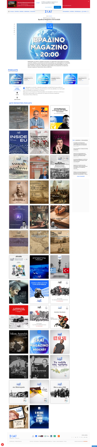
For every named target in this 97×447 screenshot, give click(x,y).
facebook (14, 24)
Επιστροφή (94, 443)
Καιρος (85, 11)
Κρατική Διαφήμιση (60, 441)
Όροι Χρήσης (36, 441)
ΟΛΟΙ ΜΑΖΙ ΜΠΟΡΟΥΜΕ (46, 436)
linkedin (75, 437)
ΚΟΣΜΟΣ (21, 11)
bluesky (81, 437)
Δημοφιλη (78, 140)
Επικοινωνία (17, 438)
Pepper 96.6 (51, 436)
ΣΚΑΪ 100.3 (36, 436)
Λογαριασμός (88, 11)
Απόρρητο (94, 446)
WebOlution (85, 441)
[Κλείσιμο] (88, 1)
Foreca (65, 441)
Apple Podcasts (17, 99)
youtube (85, 437)
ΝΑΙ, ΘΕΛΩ (57, 7)
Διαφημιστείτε (11, 438)
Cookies (54, 441)
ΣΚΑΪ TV (33, 436)
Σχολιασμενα (84, 140)
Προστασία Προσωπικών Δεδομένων (46, 441)
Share (14, 34)
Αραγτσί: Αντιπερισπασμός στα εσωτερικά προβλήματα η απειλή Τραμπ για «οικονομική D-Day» (79, 154)
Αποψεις (72, 11)
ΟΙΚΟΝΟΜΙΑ (26, 11)
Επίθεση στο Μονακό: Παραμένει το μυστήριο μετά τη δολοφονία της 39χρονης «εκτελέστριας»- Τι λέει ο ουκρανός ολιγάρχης (80, 174)
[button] (89, 79)
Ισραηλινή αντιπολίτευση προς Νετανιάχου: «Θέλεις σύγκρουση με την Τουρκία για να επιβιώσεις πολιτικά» (80, 167)
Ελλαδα (19, 4)
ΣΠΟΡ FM (41, 436)
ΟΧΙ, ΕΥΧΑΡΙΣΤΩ (48, 7)
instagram (77, 437)
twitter (14, 26)
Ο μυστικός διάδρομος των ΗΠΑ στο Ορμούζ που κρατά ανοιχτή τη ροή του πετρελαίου (80, 160)
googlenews (87, 437)
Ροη (74, 140)
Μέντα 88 (54, 436)
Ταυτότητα (31, 441)
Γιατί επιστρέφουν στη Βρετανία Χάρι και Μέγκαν (80, 149)
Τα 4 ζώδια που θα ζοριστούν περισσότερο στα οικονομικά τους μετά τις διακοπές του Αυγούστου (80, 143)
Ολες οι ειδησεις (81, 176)
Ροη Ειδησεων (66, 11)
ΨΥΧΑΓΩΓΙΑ (32, 11)
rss (83, 437)
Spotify (17, 94)
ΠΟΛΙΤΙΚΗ (17, 11)
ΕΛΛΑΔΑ (12, 11)
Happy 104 (59, 436)
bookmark (14, 32)
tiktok (79, 437)
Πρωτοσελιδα (78, 11)
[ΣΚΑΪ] (48, 11)
